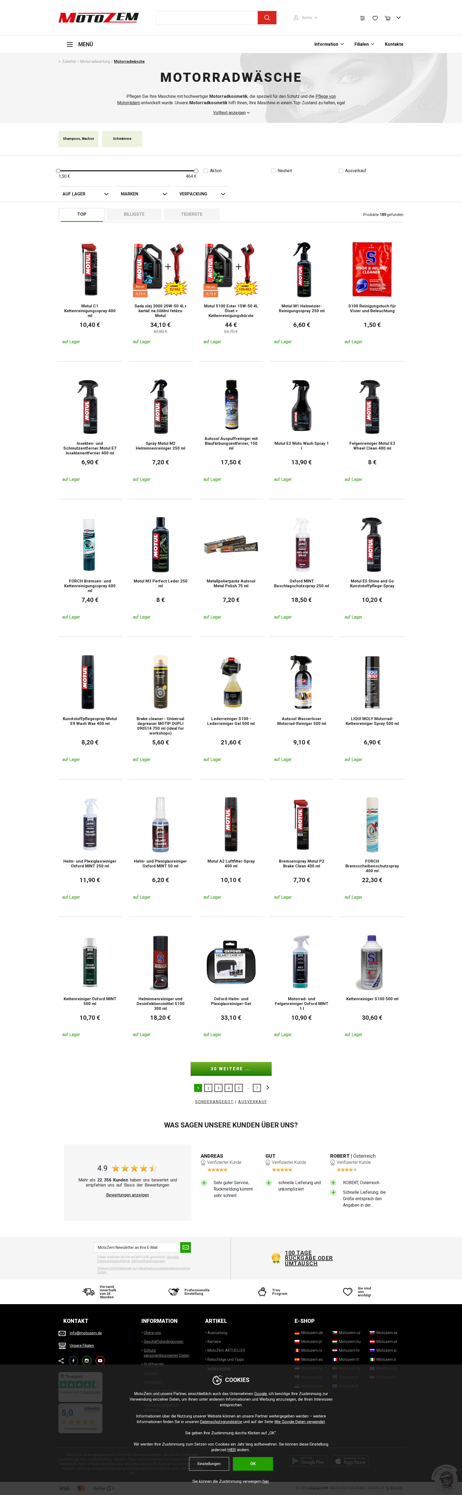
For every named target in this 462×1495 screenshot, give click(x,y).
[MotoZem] (99, 17)
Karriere (214, 1341)
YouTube (100, 1358)
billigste (134, 214)
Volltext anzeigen (229, 113)
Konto (307, 18)
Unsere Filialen (82, 1345)
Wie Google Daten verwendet (299, 1421)
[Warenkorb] (390, 17)
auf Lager (74, 193)
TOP (81, 214)
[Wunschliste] (375, 18)
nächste (266, 1088)
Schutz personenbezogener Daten (166, 1352)
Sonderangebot (214, 1102)
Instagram (86, 1358)
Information (326, 44)
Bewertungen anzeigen (127, 1195)
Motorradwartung (95, 61)
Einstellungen (209, 1463)
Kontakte (394, 44)
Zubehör (69, 61)
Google (260, 1393)
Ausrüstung (217, 1333)
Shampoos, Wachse (78, 139)
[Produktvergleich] (362, 18)
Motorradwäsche (129, 61)
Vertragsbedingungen (148, 1261)
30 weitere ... (231, 1068)
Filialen (362, 44)
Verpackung (193, 193)
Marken (129, 193)
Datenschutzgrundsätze (221, 1421)
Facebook (73, 1358)
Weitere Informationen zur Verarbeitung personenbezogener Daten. (143, 1270)
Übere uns (152, 1333)
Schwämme (122, 139)
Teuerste (191, 214)
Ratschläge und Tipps (225, 1359)
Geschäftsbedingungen (163, 1341)
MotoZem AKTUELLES (226, 1350)
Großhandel (154, 1364)
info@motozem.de (86, 1333)
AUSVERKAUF (252, 1102)
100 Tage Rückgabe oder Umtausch (309, 1258)
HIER (232, 1449)
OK (253, 1463)
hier (266, 1481)
